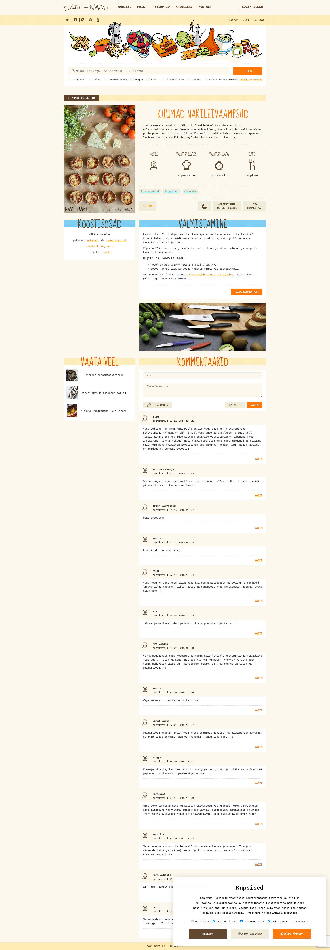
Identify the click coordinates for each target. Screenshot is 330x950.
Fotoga (196, 79)
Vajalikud (202, 921)
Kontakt (205, 7)
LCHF (154, 79)
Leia (247, 71)
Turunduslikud (254, 921)
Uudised (125, 7)
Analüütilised (226, 921)
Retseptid (161, 7)
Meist (142, 7)
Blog (246, 20)
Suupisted (171, 191)
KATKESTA (235, 405)
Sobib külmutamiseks (223, 79)
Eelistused (279, 921)
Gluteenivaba (174, 79)
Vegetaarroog (118, 79)
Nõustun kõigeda (291, 933)
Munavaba (190, 191)
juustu (106, 252)
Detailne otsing (250, 79)
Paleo (96, 79)
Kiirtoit (78, 79)
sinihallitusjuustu (99, 246)
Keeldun (207, 933)
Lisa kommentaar (254, 206)
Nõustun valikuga (250, 933)
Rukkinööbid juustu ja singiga (211, 274)
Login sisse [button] (252, 7)
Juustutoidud (149, 191)
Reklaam (259, 20)
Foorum (233, 20)
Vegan (139, 79)
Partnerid (301, 921)
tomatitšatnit (116, 240)
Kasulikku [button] (184, 7)
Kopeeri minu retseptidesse (227, 206)
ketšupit (93, 240)
